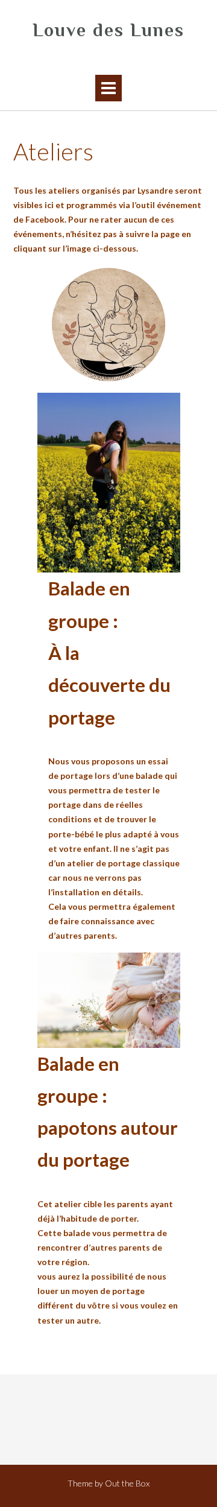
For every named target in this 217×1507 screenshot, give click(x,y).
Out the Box (127, 1483)
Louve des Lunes (108, 30)
